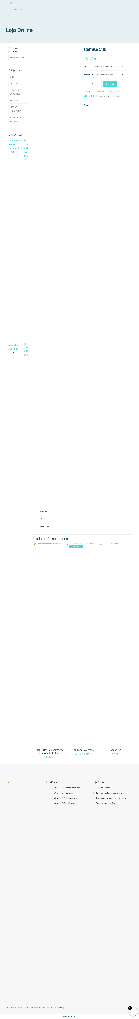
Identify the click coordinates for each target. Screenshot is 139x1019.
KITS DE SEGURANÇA (15, 109)
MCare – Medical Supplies (65, 793)
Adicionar (110, 84)
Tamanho (88, 74)
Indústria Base (112, 92)
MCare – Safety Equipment (66, 798)
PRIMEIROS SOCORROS (15, 92)
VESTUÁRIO (89, 96)
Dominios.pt (60, 1007)
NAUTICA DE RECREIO (15, 119)
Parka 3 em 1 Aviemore (82, 749)
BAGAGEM (14, 100)
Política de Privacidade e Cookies (111, 798)
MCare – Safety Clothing (64, 803)
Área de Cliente (103, 788)
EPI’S (12, 77)
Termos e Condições (105, 803)
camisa (116, 96)
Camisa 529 (115, 749)
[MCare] (16, 9)
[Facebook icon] (121, 1008)
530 (108, 96)
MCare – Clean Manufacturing (67, 788)
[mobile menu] (127, 9)
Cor (85, 66)
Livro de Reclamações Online (109, 793)
